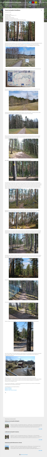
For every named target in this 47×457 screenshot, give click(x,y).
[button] (41, 10)
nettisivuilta (6, 46)
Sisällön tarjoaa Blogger (24, 454)
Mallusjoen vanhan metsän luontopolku (11, 390)
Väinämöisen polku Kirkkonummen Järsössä (13, 442)
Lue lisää (40, 439)
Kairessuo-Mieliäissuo (27, 43)
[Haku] (43, 2)
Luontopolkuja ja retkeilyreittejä (13, 2)
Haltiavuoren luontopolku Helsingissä (12, 421)
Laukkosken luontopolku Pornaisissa (12, 431)
